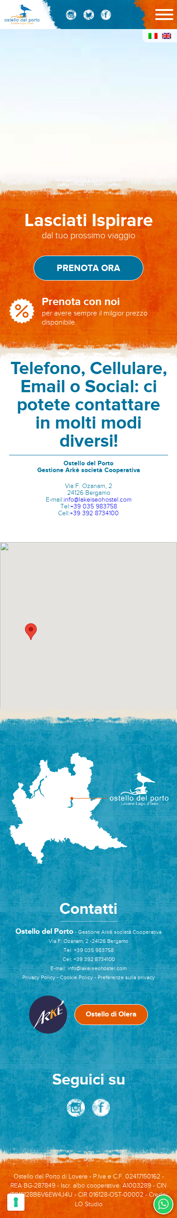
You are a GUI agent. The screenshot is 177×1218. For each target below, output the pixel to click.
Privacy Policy (38, 977)
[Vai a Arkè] (48, 1014)
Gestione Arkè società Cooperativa (120, 932)
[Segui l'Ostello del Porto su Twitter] (88, 14)
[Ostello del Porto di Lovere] (22, 14)
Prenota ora (88, 268)
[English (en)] (166, 37)
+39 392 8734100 (94, 513)
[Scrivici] (163, 1204)
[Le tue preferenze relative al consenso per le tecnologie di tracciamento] (16, 1202)
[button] (30, 632)
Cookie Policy (76, 977)
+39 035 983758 (93, 506)
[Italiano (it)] (152, 37)
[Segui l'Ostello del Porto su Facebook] (105, 14)
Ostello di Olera (111, 1014)
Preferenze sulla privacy (126, 977)
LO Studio (89, 1204)
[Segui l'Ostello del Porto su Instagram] (70, 14)
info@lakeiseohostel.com (98, 499)
